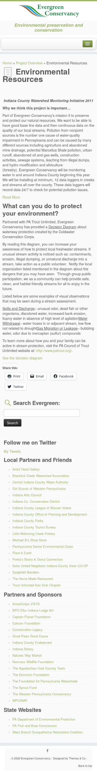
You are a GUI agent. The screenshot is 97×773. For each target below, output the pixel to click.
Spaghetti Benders (25, 572)
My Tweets (12, 451)
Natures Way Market (27, 655)
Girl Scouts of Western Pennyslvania (39, 488)
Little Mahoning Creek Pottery (33, 533)
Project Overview (29, 62)
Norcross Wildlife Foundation (33, 661)
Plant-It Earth (22, 552)
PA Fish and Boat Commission (34, 725)
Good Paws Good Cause (30, 636)
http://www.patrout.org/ (54, 350)
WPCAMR (19, 700)
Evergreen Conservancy (36, 758)
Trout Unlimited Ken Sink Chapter (36, 585)
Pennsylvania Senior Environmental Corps (42, 546)
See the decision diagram (22, 357)
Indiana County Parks (28, 520)
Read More (11, 197)
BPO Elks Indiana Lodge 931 (33, 610)
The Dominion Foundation (30, 674)
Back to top (85, 766)
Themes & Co (77, 758)
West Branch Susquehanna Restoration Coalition (47, 732)
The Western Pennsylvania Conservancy (41, 694)
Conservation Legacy (27, 629)
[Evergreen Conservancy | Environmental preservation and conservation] (48, 9)
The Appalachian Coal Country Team (38, 668)
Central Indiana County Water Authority (40, 482)
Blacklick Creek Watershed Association (40, 475)
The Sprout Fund (24, 687)
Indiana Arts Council (27, 495)
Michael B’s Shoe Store (29, 540)
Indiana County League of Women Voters (41, 507)
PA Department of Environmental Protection (43, 719)
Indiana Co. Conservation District (36, 501)
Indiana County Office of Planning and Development (49, 514)
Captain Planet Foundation (31, 616)
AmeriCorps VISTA (26, 603)
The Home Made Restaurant (32, 578)
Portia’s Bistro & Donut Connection (37, 559)
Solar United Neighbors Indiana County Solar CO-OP (50, 565)
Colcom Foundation (26, 623)
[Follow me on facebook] (49, 750)
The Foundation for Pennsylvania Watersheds (45, 681)
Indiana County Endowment (32, 642)
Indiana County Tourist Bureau (34, 527)
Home (7, 62)
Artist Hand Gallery (26, 469)
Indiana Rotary (22, 649)
